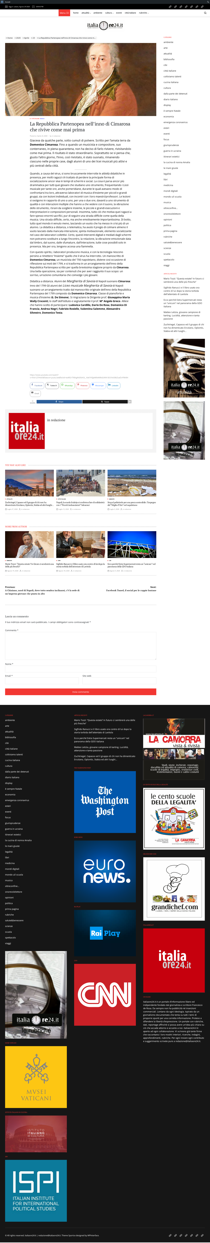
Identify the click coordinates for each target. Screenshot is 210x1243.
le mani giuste (171, 168)
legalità (167, 173)
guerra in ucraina (172, 150)
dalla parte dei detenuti (175, 93)
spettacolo (169, 259)
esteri (166, 127)
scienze (167, 248)
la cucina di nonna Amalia (177, 162)
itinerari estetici (171, 156)
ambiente (97, 12)
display (167, 105)
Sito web (87, 675)
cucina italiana (171, 82)
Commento (11, 630)
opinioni (168, 219)
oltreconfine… (171, 208)
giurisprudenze (171, 145)
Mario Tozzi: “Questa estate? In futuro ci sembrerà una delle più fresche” (29, 565)
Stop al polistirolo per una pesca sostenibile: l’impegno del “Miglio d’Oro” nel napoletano (132, 503)
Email (9, 675)
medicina (168, 185)
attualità (85, 12)
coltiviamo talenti (172, 76)
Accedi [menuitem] (7, 2)
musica (42, 118)
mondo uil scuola (172, 196)
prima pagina (170, 230)
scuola (167, 253)
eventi (119, 12)
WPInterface (93, 1235)
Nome (9, 664)
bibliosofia (169, 59)
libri (59, 560)
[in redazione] (27, 431)
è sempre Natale (172, 110)
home (76, 12)
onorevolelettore (172, 213)
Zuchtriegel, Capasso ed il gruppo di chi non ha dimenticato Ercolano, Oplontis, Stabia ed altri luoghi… (29, 503)
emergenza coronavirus (176, 122)
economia (169, 116)
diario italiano (171, 99)
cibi (110, 560)
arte (166, 47)
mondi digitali (171, 190)
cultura (108, 12)
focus (166, 139)
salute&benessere (173, 242)
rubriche (143, 12)
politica (167, 225)
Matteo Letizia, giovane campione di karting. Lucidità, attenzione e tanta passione (182, 315)
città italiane (130, 12)
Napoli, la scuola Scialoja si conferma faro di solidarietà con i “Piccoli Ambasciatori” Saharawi (80, 503)
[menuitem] (2, 2)
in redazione (56, 136)
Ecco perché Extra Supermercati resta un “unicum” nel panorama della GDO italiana (132, 565)
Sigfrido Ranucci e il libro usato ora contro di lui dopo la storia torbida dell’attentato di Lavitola (80, 565)
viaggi (167, 265)
